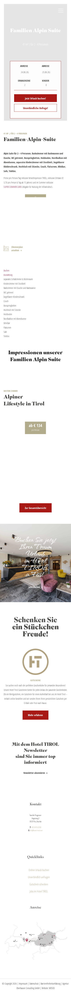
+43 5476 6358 (36, 827)
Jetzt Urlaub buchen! (35, 98)
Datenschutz (34, 983)
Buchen (6, 270)
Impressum (23, 983)
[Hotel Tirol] (35, 13)
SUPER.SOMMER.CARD (13, 186)
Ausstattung (8, 274)
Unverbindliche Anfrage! (35, 108)
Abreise (45, 66)
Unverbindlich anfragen (39, 877)
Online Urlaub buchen (39, 870)
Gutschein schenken (38, 884)
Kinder (45, 80)
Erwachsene (24, 80)
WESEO (52, 988)
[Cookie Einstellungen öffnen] (6, 988)
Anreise (24, 66)
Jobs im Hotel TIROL (39, 891)
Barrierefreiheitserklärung (50, 983)
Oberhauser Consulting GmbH (28, 988)
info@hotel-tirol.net (36, 830)
